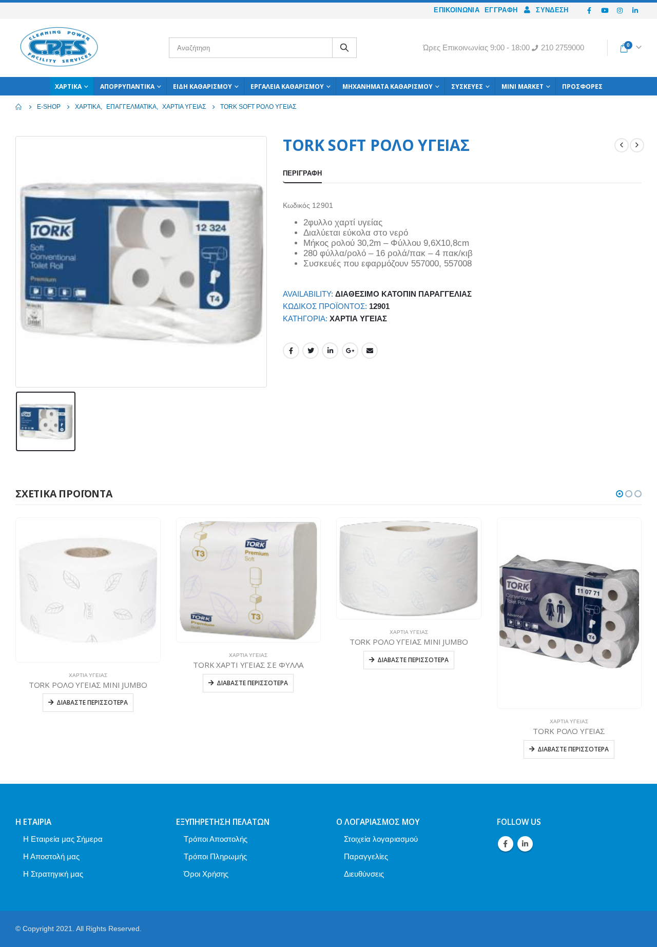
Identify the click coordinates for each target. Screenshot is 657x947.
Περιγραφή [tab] (302, 173)
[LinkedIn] (635, 10)
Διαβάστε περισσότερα (92, 702)
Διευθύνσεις (364, 873)
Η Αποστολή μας (51, 856)
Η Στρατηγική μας (53, 873)
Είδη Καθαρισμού (202, 86)
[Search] (344, 47)
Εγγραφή (501, 10)
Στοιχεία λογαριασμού (381, 839)
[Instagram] (620, 10)
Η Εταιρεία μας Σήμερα (63, 839)
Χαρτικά (68, 86)
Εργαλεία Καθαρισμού (287, 86)
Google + (350, 350)
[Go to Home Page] (19, 107)
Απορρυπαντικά (127, 86)
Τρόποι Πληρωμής (215, 856)
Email (369, 350)
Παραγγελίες (366, 856)
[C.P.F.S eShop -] (59, 48)
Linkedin (525, 844)
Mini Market (522, 86)
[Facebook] (589, 10)
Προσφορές (582, 86)
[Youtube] (604, 10)
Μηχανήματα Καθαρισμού (387, 86)
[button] (619, 494)
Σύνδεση (552, 10)
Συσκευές (467, 86)
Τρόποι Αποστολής (215, 839)
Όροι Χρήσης (206, 873)
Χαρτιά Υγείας (358, 319)
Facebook (291, 350)
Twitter (310, 350)
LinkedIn (330, 350)
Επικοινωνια (456, 10)
